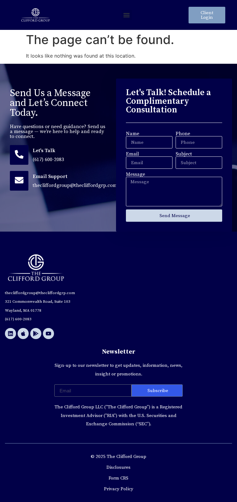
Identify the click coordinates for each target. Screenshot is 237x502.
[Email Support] (19, 181)
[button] (127, 15)
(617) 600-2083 (48, 159)
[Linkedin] (10, 333)
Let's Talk (44, 151)
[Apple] (23, 333)
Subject (184, 154)
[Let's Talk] (19, 155)
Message (135, 174)
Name (132, 133)
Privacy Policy (118, 489)
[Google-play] (35, 333)
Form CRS (118, 478)
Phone (183, 133)
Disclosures (118, 467)
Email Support (50, 176)
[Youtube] (48, 333)
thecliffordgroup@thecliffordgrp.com (75, 185)
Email (132, 154)
